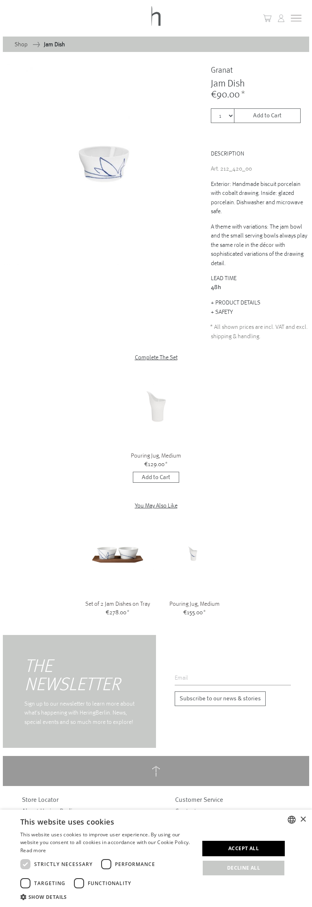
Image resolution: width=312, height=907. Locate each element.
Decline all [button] (243, 867)
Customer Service (199, 800)
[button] (281, 18)
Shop (22, 44)
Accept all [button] (243, 848)
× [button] (303, 819)
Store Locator (40, 800)
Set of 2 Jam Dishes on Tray (117, 603)
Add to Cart (267, 115)
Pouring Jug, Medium (156, 455)
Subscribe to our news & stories (220, 698)
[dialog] (156, 858)
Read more (33, 850)
